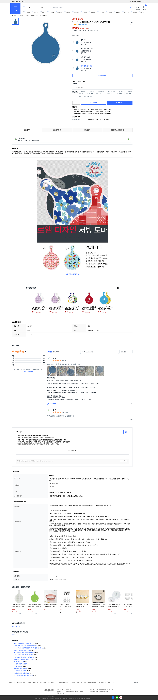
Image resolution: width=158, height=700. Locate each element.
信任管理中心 (51, 682)
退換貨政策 (43, 682)
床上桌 (18, 626)
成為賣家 (144, 1)
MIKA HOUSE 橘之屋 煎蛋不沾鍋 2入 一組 (24, 657)
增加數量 (79, 103)
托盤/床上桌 (34, 16)
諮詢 (126, 432)
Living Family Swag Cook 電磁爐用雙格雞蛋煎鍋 (25, 645)
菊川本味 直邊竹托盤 (19, 661)
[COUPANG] (49, 690)
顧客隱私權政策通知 (63, 682)
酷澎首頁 (14, 16)
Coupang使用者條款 (33, 682)
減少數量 (79, 102)
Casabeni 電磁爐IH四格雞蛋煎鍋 (22, 650)
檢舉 (124, 461)
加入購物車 (93, 102)
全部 (42, 7)
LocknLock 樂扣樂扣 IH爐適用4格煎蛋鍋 (23, 655)
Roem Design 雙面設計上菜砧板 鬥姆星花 (24, 659)
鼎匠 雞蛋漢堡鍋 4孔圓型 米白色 (21, 673)
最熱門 (49, 352)
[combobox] (126, 352)
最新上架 (56, 352)
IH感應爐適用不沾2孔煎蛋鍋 (20, 668)
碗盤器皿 (27, 16)
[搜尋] (131, 7)
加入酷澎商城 (102, 682)
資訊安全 (79, 682)
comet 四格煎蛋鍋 (18, 666)
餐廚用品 (20, 16)
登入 (130, 1)
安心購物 (72, 682)
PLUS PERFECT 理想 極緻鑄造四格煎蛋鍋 (24, 652)
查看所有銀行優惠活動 (85, 97)
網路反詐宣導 (111, 682)
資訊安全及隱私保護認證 (90, 682)
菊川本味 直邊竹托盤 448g (20, 671)
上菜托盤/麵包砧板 (43, 16)
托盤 (13, 626)
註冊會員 (134, 1)
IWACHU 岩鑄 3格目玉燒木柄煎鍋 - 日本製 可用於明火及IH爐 (29, 648)
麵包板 (14, 635)
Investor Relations (20, 682)
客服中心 (139, 1)
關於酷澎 (11, 682)
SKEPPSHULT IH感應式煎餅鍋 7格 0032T (24, 643)
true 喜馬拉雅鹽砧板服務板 (20, 664)
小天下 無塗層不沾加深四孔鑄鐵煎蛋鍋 (23, 675)
